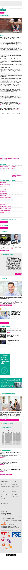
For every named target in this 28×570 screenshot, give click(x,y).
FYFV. (13, 106)
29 (5, 441)
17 (11, 437)
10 (11, 436)
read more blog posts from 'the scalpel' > (9, 419)
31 (3, 434)
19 (16, 437)
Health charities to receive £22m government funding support (9, 159)
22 (5, 439)
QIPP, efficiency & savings (5, 206)
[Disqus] (11, 135)
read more (2, 457)
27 (19, 439)
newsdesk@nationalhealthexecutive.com (12, 520)
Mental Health (3, 202)
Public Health (3, 195)
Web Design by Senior (5, 550)
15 (5, 437)
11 (13, 436)
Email (8, 113)
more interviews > (4, 323)
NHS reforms (3, 186)
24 (11, 439)
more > (12, 248)
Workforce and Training (5, 184)
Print (3, 113)
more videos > (4, 221)
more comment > (4, 250)
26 (16, 439)
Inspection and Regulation (5, 197)
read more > (18, 273)
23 (8, 439)
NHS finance (2, 204)
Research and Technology (5, 208)
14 (3, 437)
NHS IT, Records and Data (5, 212)
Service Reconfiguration (5, 210)
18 (13, 437)
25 (13, 439)
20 (19, 437)
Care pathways (3, 191)
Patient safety (3, 189)
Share (13, 113)
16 (8, 437)
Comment (19, 113)
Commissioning (3, 193)
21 (3, 439)
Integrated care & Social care (6, 199)
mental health (12, 50)
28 (3, 441)
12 (16, 436)
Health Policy (3, 182)
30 (8, 441)
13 (19, 436)
